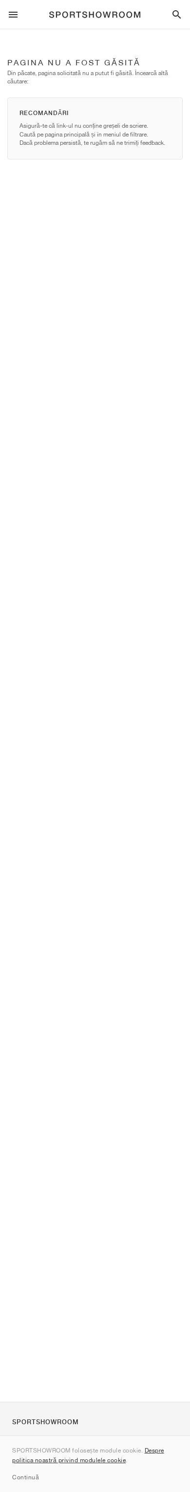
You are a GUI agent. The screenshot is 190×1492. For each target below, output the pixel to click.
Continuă (25, 1477)
